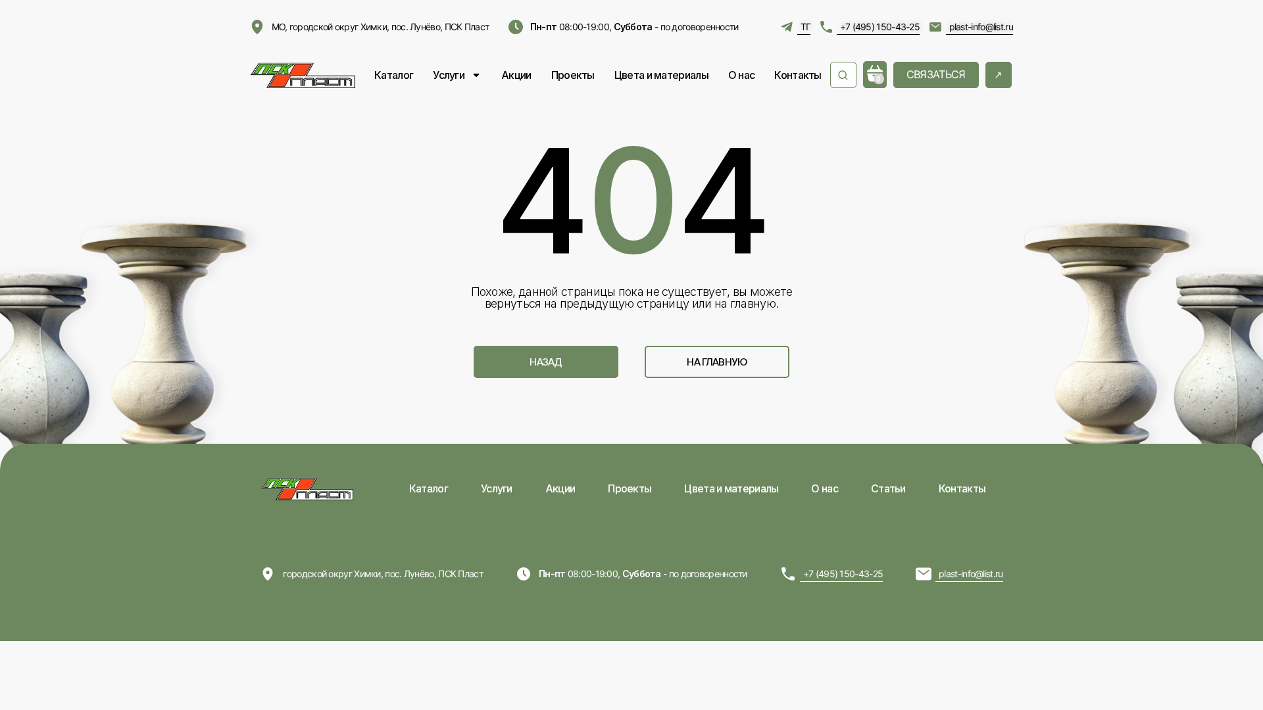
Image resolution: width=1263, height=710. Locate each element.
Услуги (448, 75)
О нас (741, 75)
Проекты (573, 75)
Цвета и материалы (661, 75)
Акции (516, 75)
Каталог (393, 75)
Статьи (888, 488)
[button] (546, 362)
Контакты (797, 75)
